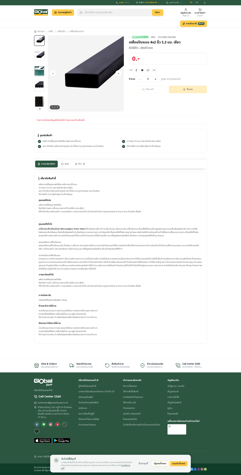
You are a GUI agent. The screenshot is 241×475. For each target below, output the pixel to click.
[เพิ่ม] (155, 79)
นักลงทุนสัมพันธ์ (86, 397)
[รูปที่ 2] (39, 56)
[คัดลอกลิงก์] (154, 70)
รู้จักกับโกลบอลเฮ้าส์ (87, 386)
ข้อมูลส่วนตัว (173, 391)
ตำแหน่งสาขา (129, 408)
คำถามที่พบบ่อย (130, 386)
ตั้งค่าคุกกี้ (143, 463)
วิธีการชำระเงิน (129, 402)
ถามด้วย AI (195, 23)
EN (197, 2)
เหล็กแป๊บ (61, 31)
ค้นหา (157, 12)
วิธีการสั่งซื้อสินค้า (131, 391)
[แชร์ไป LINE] (142, 70)
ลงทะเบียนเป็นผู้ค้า (87, 414)
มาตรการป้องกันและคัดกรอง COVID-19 (96, 391)
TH (191, 2)
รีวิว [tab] (81, 163)
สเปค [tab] (67, 163)
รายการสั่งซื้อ (173, 397)
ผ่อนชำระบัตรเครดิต (132, 414)
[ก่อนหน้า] (53, 73)
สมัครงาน (83, 408)
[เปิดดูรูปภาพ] (86, 73)
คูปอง (170, 408)
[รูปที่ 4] (39, 86)
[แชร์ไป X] (148, 70)
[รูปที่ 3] (39, 71)
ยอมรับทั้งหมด (178, 463)
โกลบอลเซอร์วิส (130, 419)
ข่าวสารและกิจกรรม (87, 425)
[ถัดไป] (118, 73)
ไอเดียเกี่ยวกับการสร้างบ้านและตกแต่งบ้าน (141, 425)
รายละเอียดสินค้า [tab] (48, 163)
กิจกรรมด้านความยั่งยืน (89, 419)
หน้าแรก (40, 31)
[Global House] (41, 12)
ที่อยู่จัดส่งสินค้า (174, 402)
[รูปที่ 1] (39, 40)
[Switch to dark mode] (205, 2)
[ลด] (140, 79)
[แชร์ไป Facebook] (136, 70)
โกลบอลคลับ (173, 414)
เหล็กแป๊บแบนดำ (76, 31)
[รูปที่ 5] (39, 101)
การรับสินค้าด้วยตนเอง (133, 397)
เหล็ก (50, 31)
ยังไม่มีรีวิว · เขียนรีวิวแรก (141, 48)
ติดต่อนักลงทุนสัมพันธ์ (88, 402)
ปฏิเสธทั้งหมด (160, 463)
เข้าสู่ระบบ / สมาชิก (176, 386)
